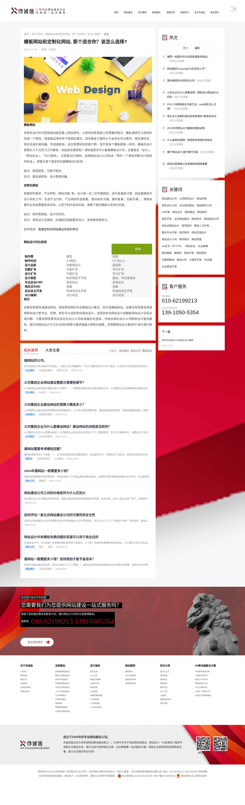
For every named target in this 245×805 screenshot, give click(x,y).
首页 (116, 12)
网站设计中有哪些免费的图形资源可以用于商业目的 (61, 537)
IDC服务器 (94, 699)
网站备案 (167, 252)
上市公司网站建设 (62, 691)
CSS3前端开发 (201, 687)
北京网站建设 (45, 370)
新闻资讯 (184, 12)
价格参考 (23, 683)
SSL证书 (93, 676)
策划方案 (163, 687)
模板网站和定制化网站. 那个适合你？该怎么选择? (73, 34)
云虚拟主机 (94, 683)
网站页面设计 (199, 232)
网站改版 (197, 239)
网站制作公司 (204, 205)
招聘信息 (23, 676)
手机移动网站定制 (202, 672)
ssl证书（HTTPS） (172, 246)
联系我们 (215, 12)
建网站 (29, 459)
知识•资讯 (37, 34)
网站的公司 (62, 370)
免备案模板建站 (96, 695)
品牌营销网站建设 (62, 672)
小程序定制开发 (201, 676)
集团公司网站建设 (62, 676)
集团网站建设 (45, 414)
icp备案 (163, 695)
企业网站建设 (45, 436)
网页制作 (187, 225)
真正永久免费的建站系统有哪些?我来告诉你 (191, 118)
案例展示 (156, 12)
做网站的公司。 (35, 360)
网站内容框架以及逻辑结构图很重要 (187, 166)
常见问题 (163, 703)
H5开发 (166, 212)
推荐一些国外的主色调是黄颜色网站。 (188, 58)
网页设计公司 (169, 205)
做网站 (178, 252)
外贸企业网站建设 (62, 687)
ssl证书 (42, 392)
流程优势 (170, 12)
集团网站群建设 (61, 707)
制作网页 (184, 239)
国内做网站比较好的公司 (188, 80)
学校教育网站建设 (62, 683)
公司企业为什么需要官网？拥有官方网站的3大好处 (193, 94)
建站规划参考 (130, 679)
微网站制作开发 (201, 683)
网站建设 (128, 12)
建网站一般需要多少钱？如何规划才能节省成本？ (59, 559)
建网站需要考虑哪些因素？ (43, 449)
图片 (41, 547)
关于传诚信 (199, 12)
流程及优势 (24, 691)
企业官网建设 (60, 695)
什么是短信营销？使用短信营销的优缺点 (189, 142)
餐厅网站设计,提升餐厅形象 (190, 152)
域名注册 (93, 672)
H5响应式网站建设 (62, 711)
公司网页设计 (186, 198)
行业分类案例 (130, 676)
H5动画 (208, 259)
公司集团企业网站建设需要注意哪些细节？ (55, 382)
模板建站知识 (165, 699)
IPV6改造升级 (96, 707)
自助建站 (30, 414)
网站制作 (202, 212)
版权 (50, 547)
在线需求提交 (25, 687)
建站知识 (163, 679)
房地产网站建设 (61, 679)
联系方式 (23, 679)
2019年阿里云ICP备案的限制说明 (186, 130)
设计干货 (163, 691)
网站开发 (189, 252)
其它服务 (142, 12)
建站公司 (136, 350)
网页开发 (167, 218)
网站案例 (130, 665)
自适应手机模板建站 (203, 695)
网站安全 (190, 246)
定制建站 (60, 665)
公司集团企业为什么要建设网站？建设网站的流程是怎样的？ (67, 426)
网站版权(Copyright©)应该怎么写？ (187, 70)
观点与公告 (164, 672)
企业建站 (30, 370)
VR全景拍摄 (95, 703)
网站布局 (202, 198)
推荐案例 (128, 672)
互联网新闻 (168, 259)
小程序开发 (195, 259)
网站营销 (163, 676)
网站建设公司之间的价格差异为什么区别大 (55, 493)
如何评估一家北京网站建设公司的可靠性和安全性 (59, 515)
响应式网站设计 (170, 225)
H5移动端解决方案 (205, 665)
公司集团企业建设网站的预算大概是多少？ (55, 404)
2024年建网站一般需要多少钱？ (47, 471)
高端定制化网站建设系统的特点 (58, 229)
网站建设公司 (169, 198)
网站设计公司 (169, 239)
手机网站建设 (60, 699)
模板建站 (147, 350)
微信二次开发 (201, 225)
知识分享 (165, 665)
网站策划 (201, 252)
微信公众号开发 (201, 679)
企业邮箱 (203, 246)
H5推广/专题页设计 (203, 691)
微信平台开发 (169, 232)
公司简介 (23, 672)
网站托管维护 (95, 679)
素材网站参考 (130, 683)
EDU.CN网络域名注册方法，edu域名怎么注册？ (191, 106)
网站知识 (197, 218)
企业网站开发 (169, 266)
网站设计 (177, 212)
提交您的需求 (35, 642)
